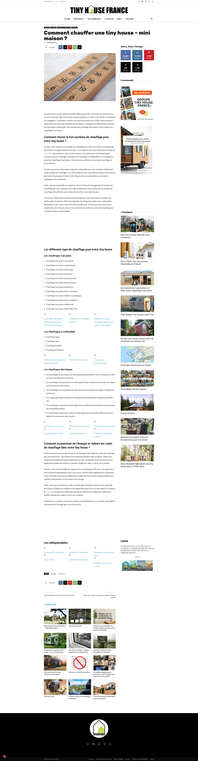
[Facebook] (138, 1)
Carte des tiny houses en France (136, 365)
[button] (151, 19)
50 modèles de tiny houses (133, 389)
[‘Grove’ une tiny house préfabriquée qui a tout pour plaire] (104, 687)
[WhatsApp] (75, 47)
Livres (119, 19)
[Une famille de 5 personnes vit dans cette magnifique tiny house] (137, 277)
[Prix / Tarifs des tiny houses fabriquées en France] (137, 250)
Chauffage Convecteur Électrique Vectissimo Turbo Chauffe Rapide (53, 321)
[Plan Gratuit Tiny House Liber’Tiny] (137, 303)
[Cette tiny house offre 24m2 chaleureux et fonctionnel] (55, 663)
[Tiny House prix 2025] (80, 616)
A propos (91, 759)
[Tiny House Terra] (55, 687)
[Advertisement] (80, 107)
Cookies (127, 759)
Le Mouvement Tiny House (103, 759)
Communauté (127, 80)
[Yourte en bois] (137, 402)
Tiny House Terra (49, 696)
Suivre (126, 51)
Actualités (109, 19)
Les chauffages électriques (58, 369)
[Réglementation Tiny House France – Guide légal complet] (55, 616)
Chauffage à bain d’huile (53, 433)
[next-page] (48, 702)
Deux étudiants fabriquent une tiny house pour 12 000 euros (137, 465)
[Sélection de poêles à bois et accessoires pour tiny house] (137, 426)
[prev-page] (45, 702)
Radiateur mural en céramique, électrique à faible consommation (103, 321)
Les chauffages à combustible (59, 331)
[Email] (79, 47)
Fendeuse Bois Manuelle (54, 552)
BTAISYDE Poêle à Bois (78, 360)
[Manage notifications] (4, 756)
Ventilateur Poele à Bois (78, 552)
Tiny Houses (78, 19)
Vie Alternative (94, 19)
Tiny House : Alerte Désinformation (79, 672)
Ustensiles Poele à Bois (78, 559)
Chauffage (53, 27)
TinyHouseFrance (51, 42)
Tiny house (61, 574)
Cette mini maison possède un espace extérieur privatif (99, 596)
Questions (74, 27)
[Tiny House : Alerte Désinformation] (80, 663)
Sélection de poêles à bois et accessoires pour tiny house (134, 438)
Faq (56, 1)
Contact (152, 759)
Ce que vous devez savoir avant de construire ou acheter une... (137, 339)
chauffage (48, 153)
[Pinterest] (145, 1)
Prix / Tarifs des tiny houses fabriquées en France (134, 262)
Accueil (68, 19)
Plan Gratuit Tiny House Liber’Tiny (137, 314)
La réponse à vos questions (64, 27)
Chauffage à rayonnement (79, 426)
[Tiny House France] (99, 10)
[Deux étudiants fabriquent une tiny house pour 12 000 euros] (137, 453)
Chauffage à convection (53, 426)
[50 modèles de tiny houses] (137, 378)
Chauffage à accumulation (104, 426)
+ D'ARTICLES (50, 604)
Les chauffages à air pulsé (57, 255)
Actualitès (53, 24)
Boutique (130, 19)
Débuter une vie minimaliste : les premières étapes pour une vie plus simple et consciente (104, 628)
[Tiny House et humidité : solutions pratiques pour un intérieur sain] (80, 640)
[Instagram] (142, 1)
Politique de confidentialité (140, 759)
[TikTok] (149, 1)
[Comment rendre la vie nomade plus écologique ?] (80, 687)
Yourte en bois (127, 413)
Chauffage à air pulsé (77, 433)
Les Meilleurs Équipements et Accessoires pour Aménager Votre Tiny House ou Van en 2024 (104, 674)
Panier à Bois (49, 559)
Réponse (63, 1)
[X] (152, 1)
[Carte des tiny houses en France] (137, 354)
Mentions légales (118, 759)
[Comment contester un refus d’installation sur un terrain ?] (104, 640)
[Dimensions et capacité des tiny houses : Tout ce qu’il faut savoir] (55, 640)
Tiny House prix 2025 (75, 626)
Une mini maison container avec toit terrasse (59, 595)
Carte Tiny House (48, 1)
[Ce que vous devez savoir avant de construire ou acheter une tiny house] (137, 327)
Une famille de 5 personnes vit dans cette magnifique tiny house (136, 289)
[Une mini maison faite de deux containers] (137, 224)
